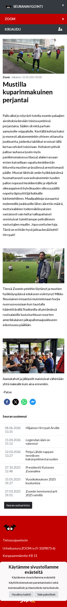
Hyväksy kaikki (21, 594)
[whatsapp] (24, 402)
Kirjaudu (13, 29)
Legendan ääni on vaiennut (38, 442)
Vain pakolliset (46, 594)
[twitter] (15, 402)
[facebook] (7, 402)
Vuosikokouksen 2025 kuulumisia (41, 481)
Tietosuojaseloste (15, 540)
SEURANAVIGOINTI (38, 5)
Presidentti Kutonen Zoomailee (40, 469)
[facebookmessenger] (32, 402)
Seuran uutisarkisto (18, 505)
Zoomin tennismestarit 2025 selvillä (41, 493)
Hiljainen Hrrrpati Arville (42, 428)
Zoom (34, 19)
